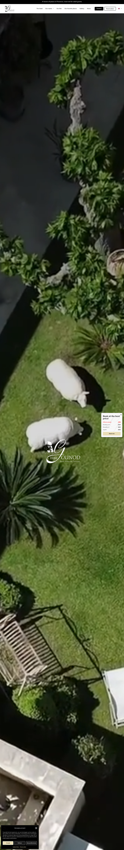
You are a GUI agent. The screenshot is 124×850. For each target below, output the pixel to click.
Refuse (20, 843)
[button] (36, 828)
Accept (8, 843)
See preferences (31, 843)
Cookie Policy (16, 846)
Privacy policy (23, 846)
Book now (112, 433)
